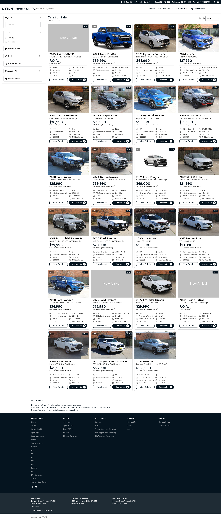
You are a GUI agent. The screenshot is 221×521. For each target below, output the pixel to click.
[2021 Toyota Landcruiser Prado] (111, 345)
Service (98, 422)
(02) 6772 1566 (41, 504)
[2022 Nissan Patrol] (198, 284)
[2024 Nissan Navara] (198, 99)
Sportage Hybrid (37, 436)
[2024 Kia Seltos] (198, 38)
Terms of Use (164, 426)
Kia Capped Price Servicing (105, 433)
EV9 (32, 465)
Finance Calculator (70, 436)
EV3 (32, 450)
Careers (130, 429)
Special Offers (198, 9)
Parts (97, 426)
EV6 (32, 461)
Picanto (34, 468)
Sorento (34, 440)
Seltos (33, 426)
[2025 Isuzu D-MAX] (68, 345)
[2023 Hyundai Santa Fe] (155, 38)
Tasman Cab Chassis (39, 482)
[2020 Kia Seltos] (155, 222)
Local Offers (68, 429)
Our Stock (180, 9)
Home (152, 9)
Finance (66, 433)
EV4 (33, 454)
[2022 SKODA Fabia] (198, 161)
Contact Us (77, 80)
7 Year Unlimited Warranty (105, 429)
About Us (131, 426)
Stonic (33, 422)
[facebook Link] (214, 2)
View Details (58, 80)
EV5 (32, 457)
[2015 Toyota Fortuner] (68, 99)
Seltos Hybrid (36, 429)
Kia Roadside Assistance (104, 436)
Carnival (34, 447)
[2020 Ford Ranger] (68, 161)
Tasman (34, 479)
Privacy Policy (164, 422)
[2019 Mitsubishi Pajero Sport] (68, 222)
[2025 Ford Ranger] (155, 161)
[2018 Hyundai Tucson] (155, 99)
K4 (32, 471)
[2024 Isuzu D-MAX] (111, 38)
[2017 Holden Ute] (198, 222)
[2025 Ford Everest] (111, 284)
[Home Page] (7, 9)
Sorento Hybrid (37, 443)
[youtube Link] (217, 2)
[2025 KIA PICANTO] (68, 38)
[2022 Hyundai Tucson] (155, 284)
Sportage (35, 433)
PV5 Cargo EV (36, 475)
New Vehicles (164, 9)
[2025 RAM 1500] (155, 345)
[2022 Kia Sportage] (111, 99)
